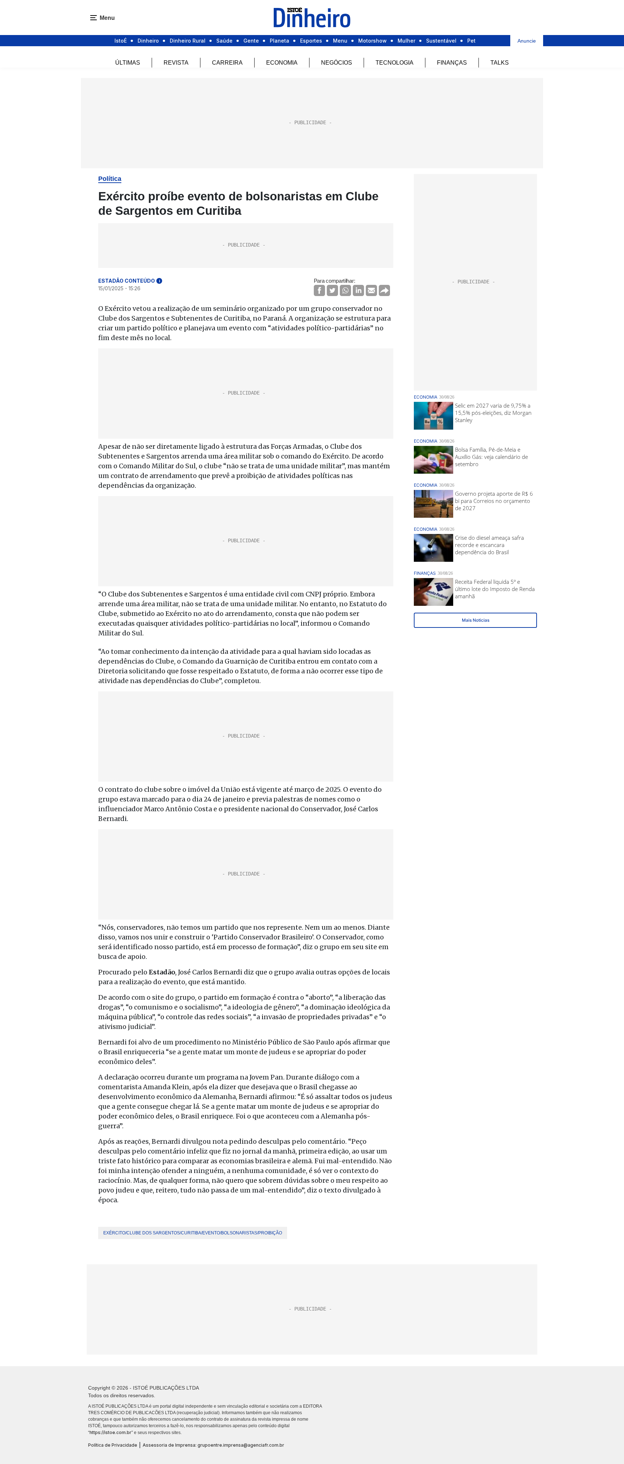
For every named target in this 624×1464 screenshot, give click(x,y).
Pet (471, 41)
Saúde (224, 41)
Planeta (279, 41)
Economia (282, 63)
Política (109, 178)
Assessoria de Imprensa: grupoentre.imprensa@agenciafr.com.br (213, 1445)
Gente (251, 41)
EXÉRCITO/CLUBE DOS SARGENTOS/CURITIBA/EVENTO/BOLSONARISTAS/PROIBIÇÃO (192, 1232)
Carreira (227, 63)
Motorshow (372, 41)
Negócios (336, 63)
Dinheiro (148, 41)
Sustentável (441, 41)
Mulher (406, 41)
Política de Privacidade (112, 1445)
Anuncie (526, 41)
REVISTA (176, 63)
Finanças (452, 63)
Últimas (127, 63)
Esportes (311, 41)
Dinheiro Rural (187, 41)
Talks (499, 63)
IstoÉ (120, 41)
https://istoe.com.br (110, 1432)
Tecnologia (394, 63)
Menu (340, 41)
